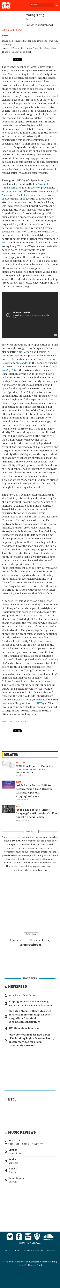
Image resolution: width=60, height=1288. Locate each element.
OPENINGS (28, 1250)
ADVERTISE (51, 1250)
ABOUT (7, 1250)
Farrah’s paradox (40, 681)
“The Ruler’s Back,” (25, 195)
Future (6, 242)
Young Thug (22, 721)
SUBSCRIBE (39, 1250)
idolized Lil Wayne (36, 703)
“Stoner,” (41, 359)
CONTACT (17, 1250)
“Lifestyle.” (22, 363)
